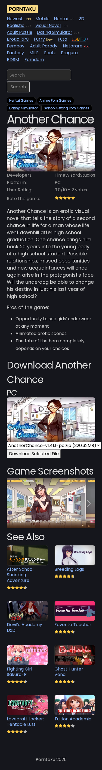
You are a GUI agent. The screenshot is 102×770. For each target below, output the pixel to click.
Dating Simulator (54, 32)
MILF (34, 53)
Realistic (15, 25)
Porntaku (22, 9)
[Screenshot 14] (76, 521)
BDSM (13, 59)
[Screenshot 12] (68, 521)
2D (81, 19)
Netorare (72, 46)
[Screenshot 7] (49, 521)
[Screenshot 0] (22, 521)
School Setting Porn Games (66, 108)
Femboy (15, 46)
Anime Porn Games (55, 100)
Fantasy (15, 53)
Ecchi (49, 53)
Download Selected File (34, 454)
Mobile (42, 19)
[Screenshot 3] (33, 521)
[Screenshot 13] (72, 521)
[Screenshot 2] (30, 521)
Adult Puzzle (19, 32)
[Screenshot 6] (45, 521)
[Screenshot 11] (64, 521)
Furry (39, 39)
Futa (62, 39)
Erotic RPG (18, 39)
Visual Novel (48, 25)
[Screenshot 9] (57, 521)
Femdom (34, 59)
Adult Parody (43, 46)
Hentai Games (21, 100)
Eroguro (69, 53)
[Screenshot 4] (37, 521)
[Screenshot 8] (53, 521)
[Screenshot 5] (41, 521)
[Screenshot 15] (80, 521)
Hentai (61, 19)
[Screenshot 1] (26, 521)
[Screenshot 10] (61, 521)
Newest (15, 19)
